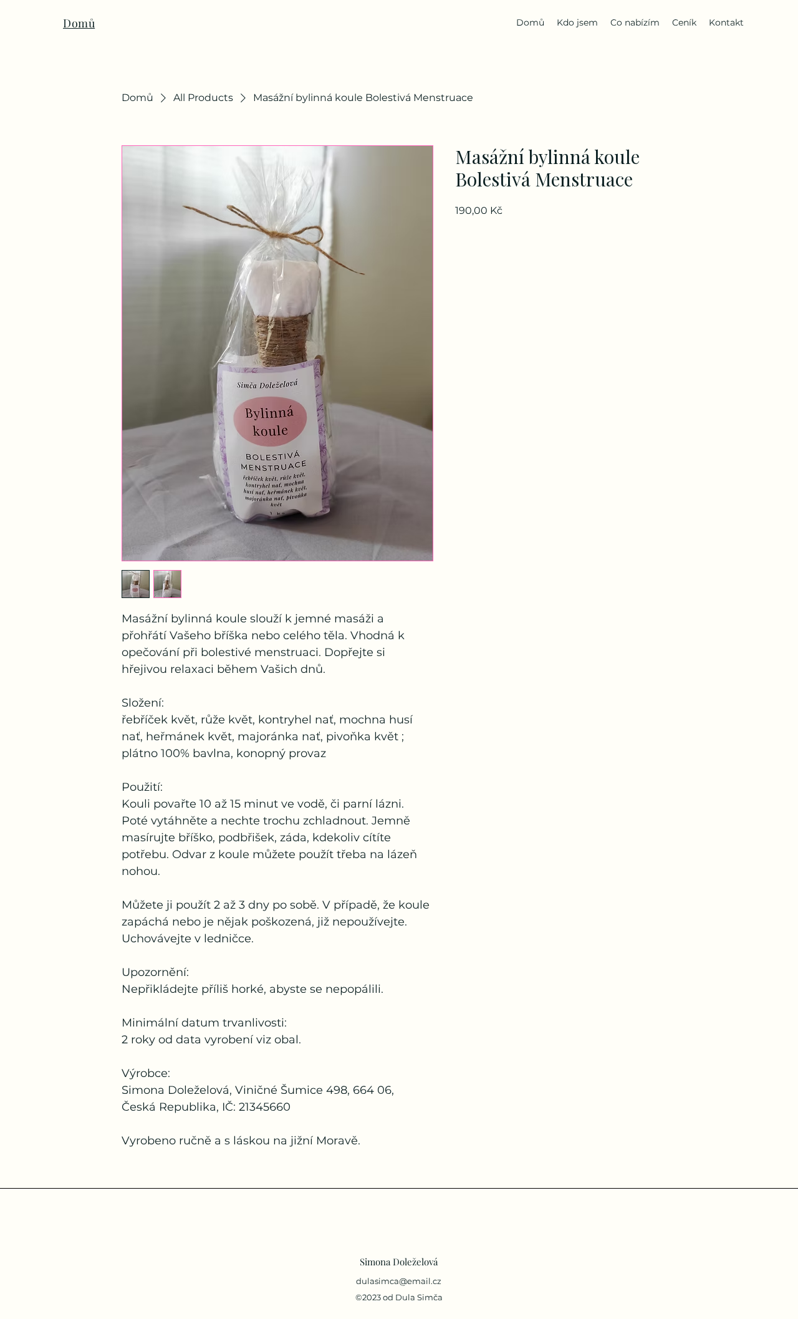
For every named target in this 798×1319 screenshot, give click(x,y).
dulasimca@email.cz (398, 1281)
